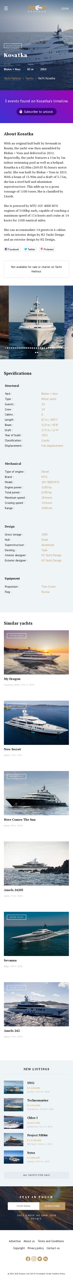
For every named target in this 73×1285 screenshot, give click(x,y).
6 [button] (15, 348)
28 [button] (58, 348)
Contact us (53, 1248)
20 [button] (42, 348)
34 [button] (35, 352)
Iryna (31, 1153)
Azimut (30, 1091)
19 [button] (40, 348)
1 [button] (5, 348)
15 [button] (32, 348)
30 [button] (61, 348)
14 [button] (30, 348)
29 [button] (60, 348)
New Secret (12, 749)
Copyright (19, 1248)
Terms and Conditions (51, 1241)
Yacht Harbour (37, 9)
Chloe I (32, 1118)
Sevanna (10, 960)
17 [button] (36, 348)
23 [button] (48, 348)
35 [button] (37, 352)
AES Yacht (31, 1144)
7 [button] (17, 348)
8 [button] (19, 348)
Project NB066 (37, 1135)
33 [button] (67, 348)
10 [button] (23, 348)
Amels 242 (12, 1031)
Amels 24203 (13, 890)
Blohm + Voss (12, 69)
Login (65, 8)
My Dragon (12, 679)
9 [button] (21, 348)
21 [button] (44, 348)
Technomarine (37, 1100)
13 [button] (28, 348)
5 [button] (13, 348)
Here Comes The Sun (20, 819)
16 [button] (34, 348)
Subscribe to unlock (38, 111)
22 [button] (46, 348)
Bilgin (7, 966)
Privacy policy (36, 1248)
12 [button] (26, 348)
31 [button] (63, 348)
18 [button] (38, 348)
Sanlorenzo (32, 1126)
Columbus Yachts (12, 684)
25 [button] (52, 348)
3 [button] (9, 348)
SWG (30, 1083)
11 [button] (25, 348)
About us (29, 1241)
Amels (7, 755)
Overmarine (33, 1109)
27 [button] (56, 348)
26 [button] (54, 348)
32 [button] (65, 348)
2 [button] (7, 348)
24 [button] (50, 348)
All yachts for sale (36, 1175)
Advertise (15, 1241)
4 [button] (11, 348)
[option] (36, 322)
